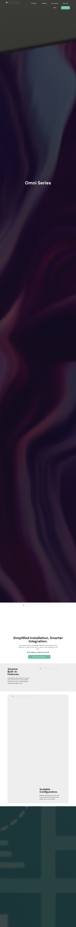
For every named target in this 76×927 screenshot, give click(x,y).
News (54, 7)
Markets (44, 3)
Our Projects (54, 3)
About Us (65, 3)
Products (33, 3)
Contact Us (65, 7)
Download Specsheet (39, 657)
